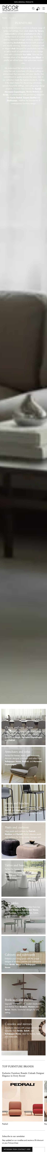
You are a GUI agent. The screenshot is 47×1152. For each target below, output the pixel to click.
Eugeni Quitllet (30, 97)
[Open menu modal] (43, 8)
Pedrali (5, 1124)
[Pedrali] (22, 1101)
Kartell (38, 88)
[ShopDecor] (10, 8)
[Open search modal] (33, 8)
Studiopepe (12, 100)
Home (4, 18)
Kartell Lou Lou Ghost (31, 57)
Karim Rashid (16, 97)
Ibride (5, 94)
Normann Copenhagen (15, 91)
